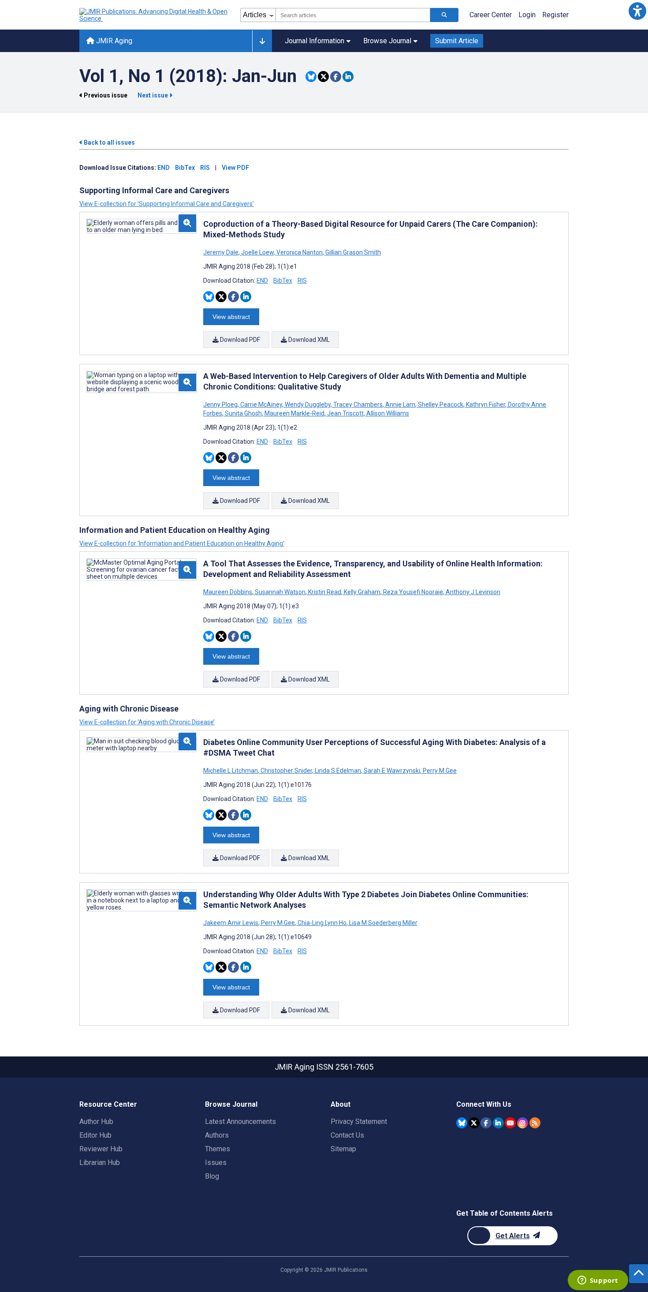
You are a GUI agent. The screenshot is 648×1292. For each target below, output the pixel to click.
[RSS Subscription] (534, 1122)
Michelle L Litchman (231, 770)
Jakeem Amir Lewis (231, 922)
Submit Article (456, 41)
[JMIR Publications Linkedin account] (498, 1122)
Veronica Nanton (299, 252)
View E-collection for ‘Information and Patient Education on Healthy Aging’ (181, 543)
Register (555, 15)
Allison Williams (387, 413)
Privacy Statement (359, 1121)
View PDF (235, 167)
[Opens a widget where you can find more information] (597, 1281)
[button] (637, 11)
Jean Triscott (345, 413)
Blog (212, 1176)
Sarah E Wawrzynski (391, 770)
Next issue (153, 95)
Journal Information (314, 41)
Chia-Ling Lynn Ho (322, 922)
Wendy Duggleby (307, 404)
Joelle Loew (257, 252)
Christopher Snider (286, 770)
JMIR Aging (113, 41)
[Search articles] (444, 15)
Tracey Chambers (358, 404)
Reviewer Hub (101, 1149)
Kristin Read (325, 591)
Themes (217, 1149)
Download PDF (239, 339)
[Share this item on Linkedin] (348, 76)
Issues (216, 1162)
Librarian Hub (99, 1162)
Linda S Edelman (337, 770)
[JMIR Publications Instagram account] (522, 1122)
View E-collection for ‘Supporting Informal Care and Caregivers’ (166, 203)
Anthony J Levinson (472, 591)
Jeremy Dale (221, 252)
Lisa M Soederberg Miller (382, 922)
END (163, 167)
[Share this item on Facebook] (335, 76)
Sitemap (343, 1149)
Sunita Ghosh (243, 413)
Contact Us (347, 1135)
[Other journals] (262, 41)
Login (527, 15)
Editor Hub (95, 1135)
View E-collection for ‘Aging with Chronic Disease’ (147, 722)
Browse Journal (387, 41)
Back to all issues (108, 142)
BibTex (185, 167)
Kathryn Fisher (485, 404)
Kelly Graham (362, 591)
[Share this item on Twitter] (323, 76)
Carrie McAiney (261, 404)
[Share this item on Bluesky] (311, 76)
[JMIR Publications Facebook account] (486, 1122)
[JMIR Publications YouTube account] (510, 1122)
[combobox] (353, 15)
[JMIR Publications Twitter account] (474, 1122)
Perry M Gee (439, 770)
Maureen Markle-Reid (294, 413)
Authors (217, 1135)
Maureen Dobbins (228, 591)
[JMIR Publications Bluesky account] (461, 1122)
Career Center (490, 15)
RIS (205, 167)
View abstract (231, 316)
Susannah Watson (280, 591)
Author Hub (96, 1121)
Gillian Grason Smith (352, 252)
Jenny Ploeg (221, 404)
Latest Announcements (240, 1121)
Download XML (308, 339)
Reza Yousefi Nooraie (413, 591)
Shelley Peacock (441, 404)
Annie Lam (400, 404)
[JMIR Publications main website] (154, 15)
